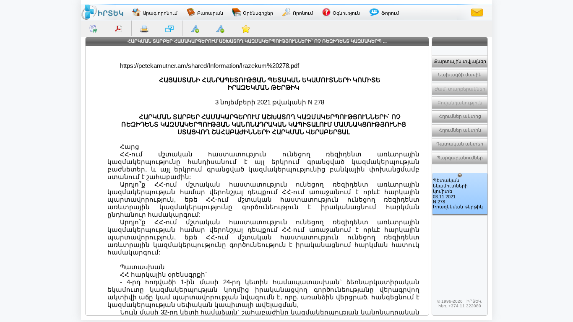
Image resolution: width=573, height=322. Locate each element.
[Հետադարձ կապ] (477, 12)
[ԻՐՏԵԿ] (102, 12)
